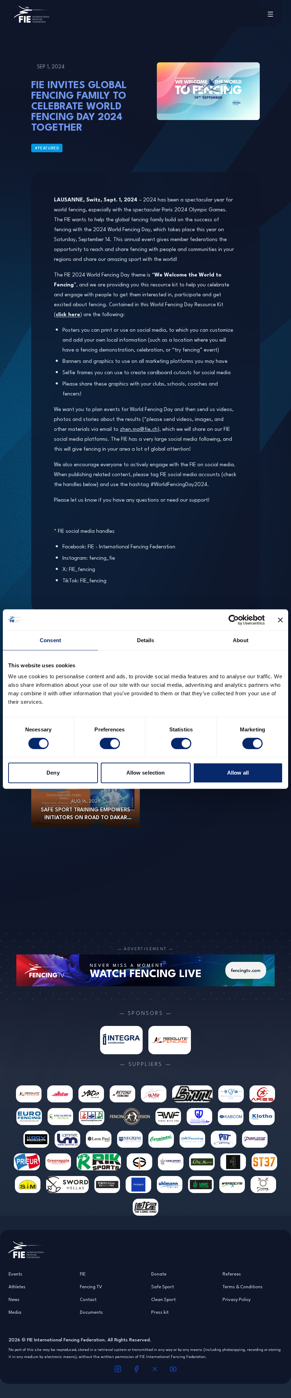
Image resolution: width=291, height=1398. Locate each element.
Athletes (17, 1286)
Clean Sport (163, 1299)
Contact (88, 1299)
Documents (91, 1312)
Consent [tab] (50, 640)
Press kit (160, 1312)
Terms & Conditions (243, 1286)
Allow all (238, 773)
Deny (52, 773)
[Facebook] (136, 1369)
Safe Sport (162, 1286)
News (14, 1299)
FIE (83, 1274)
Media (15, 1312)
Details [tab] (145, 640)
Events (15, 1274)
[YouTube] (173, 1369)
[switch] (110, 743)
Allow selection (145, 773)
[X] (154, 1369)
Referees (232, 1274)
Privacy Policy (237, 1299)
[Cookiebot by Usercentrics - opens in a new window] (234, 620)
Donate (158, 1274)
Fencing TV (91, 1286)
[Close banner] (280, 619)
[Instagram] (117, 1369)
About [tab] (240, 640)
